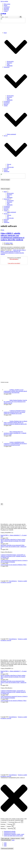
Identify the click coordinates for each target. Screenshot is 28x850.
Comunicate (7, 6)
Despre (5, 5)
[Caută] (1, 15)
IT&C (8, 64)
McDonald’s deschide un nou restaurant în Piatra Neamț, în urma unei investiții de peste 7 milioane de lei (13, 546)
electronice (9, 62)
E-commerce (7, 101)
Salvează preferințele (6, 840)
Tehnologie (6, 171)
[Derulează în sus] (2, 504)
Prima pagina (7, 4)
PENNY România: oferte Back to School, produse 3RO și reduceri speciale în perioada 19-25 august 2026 (13, 541)
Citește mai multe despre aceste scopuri (13, 835)
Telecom (9, 164)
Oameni (6, 170)
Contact (6, 11)
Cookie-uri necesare (15, 838)
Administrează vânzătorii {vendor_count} (14, 834)
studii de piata (10, 167)
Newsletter (6, 8)
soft (8, 165)
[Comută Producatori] (10, 199)
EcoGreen (6, 168)
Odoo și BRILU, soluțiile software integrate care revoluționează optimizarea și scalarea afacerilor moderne (12, 236)
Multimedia (9, 65)
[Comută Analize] (8, 210)
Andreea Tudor (9, 243)
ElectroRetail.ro (13, 581)
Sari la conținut (4, 1)
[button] (15, 47)
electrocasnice (10, 61)
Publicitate (6, 9)
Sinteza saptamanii (11, 134)
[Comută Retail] (7, 192)
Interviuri (6, 104)
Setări (22, 838)
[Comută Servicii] (8, 213)
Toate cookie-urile (5, 838)
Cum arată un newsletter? (14, 263)
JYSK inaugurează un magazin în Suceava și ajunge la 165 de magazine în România (14, 561)
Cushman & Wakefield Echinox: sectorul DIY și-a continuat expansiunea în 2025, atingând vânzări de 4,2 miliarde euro (13, 556)
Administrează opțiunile (9, 831)
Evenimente (7, 102)
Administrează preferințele (7, 848)
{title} (5, 843)
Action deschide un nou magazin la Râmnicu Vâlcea (13, 564)
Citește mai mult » (13, 252)
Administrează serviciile (9, 832)
